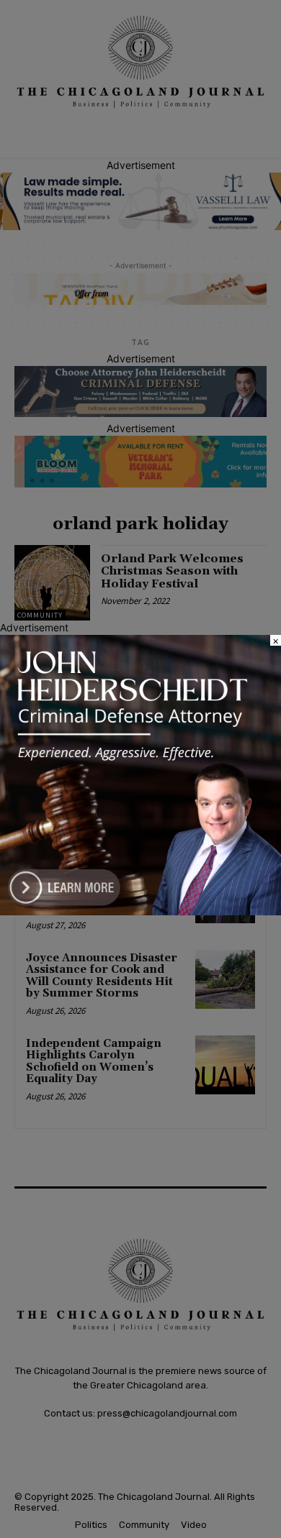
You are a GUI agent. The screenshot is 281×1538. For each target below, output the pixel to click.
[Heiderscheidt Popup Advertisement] (140, 911)
